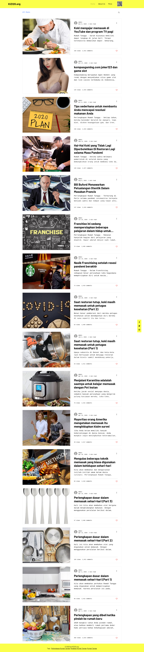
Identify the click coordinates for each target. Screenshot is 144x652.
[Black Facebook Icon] (139, 322)
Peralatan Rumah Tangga (78, 648)
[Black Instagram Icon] (139, 330)
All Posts (26, 12)
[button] (119, 12)
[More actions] (117, 23)
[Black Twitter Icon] (139, 326)
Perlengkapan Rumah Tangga (60, 648)
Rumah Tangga (92, 648)
